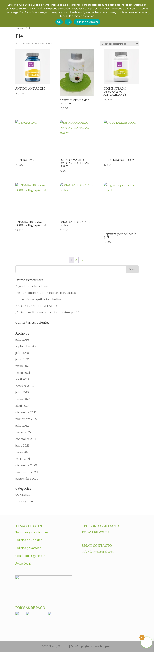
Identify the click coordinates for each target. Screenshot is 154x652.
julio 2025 (22, 353)
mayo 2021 (22, 452)
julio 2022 (22, 425)
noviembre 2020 (26, 472)
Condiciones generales (30, 556)
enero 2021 (22, 458)
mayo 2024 (22, 372)
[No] (149, 14)
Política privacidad (28, 548)
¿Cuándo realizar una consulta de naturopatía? (47, 312)
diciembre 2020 (26, 465)
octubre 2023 (24, 386)
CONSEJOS (22, 494)
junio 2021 (22, 445)
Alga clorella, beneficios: (32, 286)
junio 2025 (22, 359)
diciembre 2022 (26, 412)
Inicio (19, 28)
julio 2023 (22, 392)
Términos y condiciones (31, 532)
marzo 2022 (23, 432)
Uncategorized (25, 501)
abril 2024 (22, 379)
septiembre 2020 (26, 478)
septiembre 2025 (26, 346)
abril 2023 (22, 406)
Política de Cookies (28, 540)
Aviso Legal (23, 563)
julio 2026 (22, 339)
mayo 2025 (22, 366)
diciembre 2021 (25, 439)
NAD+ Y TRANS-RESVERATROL (36, 306)
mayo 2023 (22, 399)
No (68, 21)
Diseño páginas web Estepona (91, 646)
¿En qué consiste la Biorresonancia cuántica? (45, 292)
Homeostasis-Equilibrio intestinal (38, 299)
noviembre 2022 (26, 419)
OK (59, 21)
